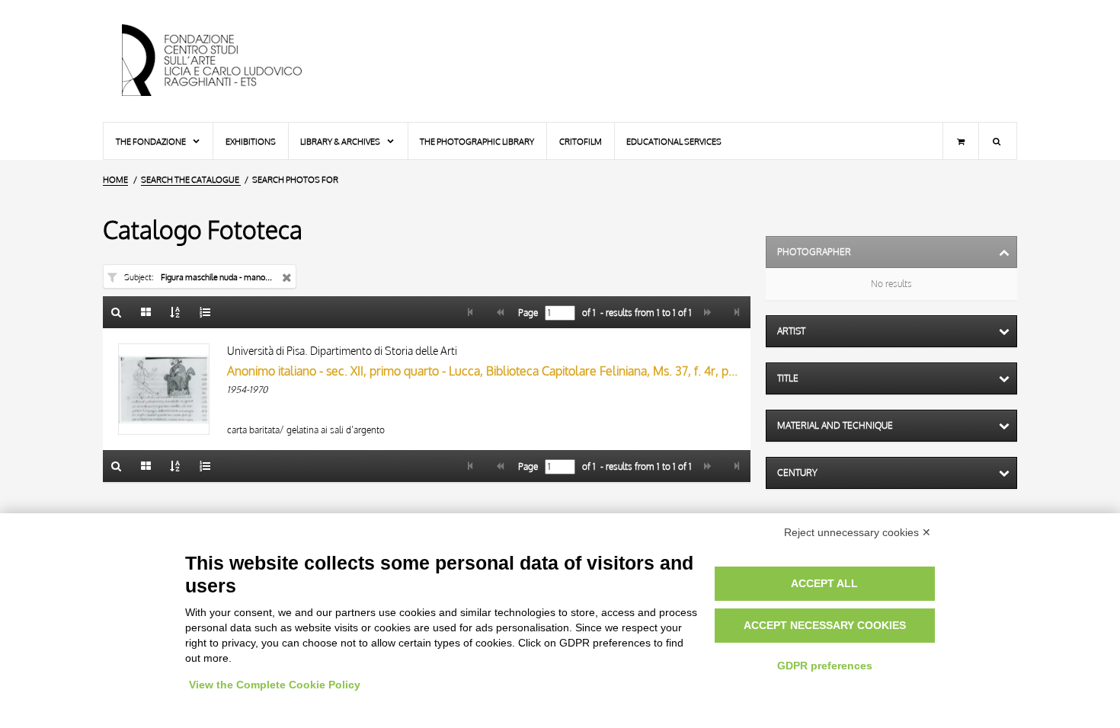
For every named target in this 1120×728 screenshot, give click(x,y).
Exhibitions (251, 141)
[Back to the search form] (116, 312)
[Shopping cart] (960, 141)
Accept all (824, 583)
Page (527, 313)
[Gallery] (146, 312)
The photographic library (477, 141)
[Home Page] (225, 61)
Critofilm (580, 141)
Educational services (674, 141)
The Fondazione (151, 141)
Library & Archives (341, 141)
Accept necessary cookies (825, 625)
